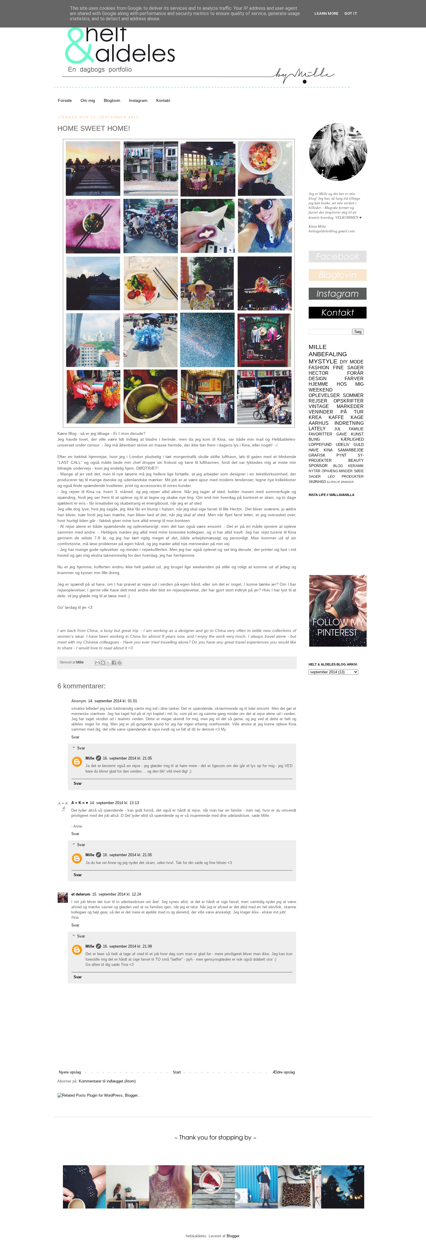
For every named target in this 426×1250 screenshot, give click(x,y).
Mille (89, 758)
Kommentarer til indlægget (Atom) (107, 1081)
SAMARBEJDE (351, 450)
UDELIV (342, 444)
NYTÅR (315, 471)
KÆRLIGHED (352, 439)
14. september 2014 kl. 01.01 (112, 701)
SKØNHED (317, 482)
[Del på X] (108, 663)
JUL (337, 429)
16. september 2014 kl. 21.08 (127, 946)
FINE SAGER (348, 367)
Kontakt (163, 100)
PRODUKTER (353, 476)
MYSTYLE (323, 361)
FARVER (354, 378)
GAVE (341, 434)
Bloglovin (112, 100)
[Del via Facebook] (114, 663)
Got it (350, 13)
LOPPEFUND (320, 444)
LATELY (317, 428)
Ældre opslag (284, 1072)
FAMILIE (356, 429)
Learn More (326, 13)
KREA (315, 417)
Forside (65, 100)
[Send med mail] (97, 663)
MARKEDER (350, 406)
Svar (75, 737)
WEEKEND (321, 389)
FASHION (319, 367)
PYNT (341, 455)
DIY (344, 361)
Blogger (233, 1236)
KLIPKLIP (333, 482)
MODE (357, 361)
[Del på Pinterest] (119, 663)
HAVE (314, 450)
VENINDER (321, 411)
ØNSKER (347, 482)
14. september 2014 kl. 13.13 (114, 803)
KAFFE (336, 417)
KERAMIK (356, 466)
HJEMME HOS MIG (336, 384)
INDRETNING (349, 423)
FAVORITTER (320, 434)
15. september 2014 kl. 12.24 (116, 894)
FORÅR (355, 373)
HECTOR (319, 373)
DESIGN (318, 378)
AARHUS (319, 423)
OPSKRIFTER (349, 400)
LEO (331, 476)
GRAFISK (317, 455)
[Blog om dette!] (103, 663)
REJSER (318, 400)
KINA (328, 450)
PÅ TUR (352, 411)
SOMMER (353, 395)
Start (177, 1072)
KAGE (357, 417)
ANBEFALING (328, 354)
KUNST (357, 434)
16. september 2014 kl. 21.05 (127, 758)
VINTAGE (319, 406)
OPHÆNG (330, 471)
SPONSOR (318, 466)
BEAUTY (356, 460)
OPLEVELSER (324, 395)
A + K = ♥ (79, 803)
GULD (359, 444)
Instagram (138, 100)
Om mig (88, 100)
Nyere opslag (70, 1072)
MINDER (346, 471)
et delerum (80, 894)
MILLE (318, 346)
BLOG (338, 466)
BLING (314, 439)
